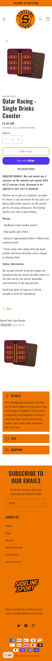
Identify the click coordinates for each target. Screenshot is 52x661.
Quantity (6, 132)
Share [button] (9, 308)
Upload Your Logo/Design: (13, 320)
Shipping (15, 127)
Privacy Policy (12, 554)
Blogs (8, 533)
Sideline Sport (23, 656)
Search (9, 526)
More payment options (26, 168)
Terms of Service (13, 561)
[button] (4, 19)
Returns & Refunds (14, 547)
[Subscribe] (42, 503)
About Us (10, 540)
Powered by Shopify (33, 656)
